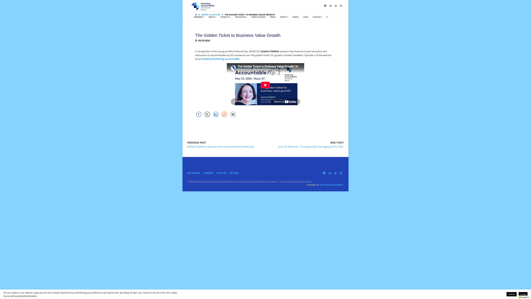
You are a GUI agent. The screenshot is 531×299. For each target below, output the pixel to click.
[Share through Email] (233, 114)
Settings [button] (511, 294)
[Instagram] (325, 5)
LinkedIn (208, 173)
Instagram (193, 173)
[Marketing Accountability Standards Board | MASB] (203, 5)
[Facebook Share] (198, 114)
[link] (327, 17)
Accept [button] (523, 294)
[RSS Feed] (341, 5)
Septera (323, 185)
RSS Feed (234, 173)
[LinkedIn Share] (215, 114)
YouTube (221, 173)
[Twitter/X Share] (207, 114)
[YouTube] (335, 5)
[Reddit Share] (224, 114)
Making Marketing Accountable (220, 58)
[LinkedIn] (330, 5)
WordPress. (337, 185)
